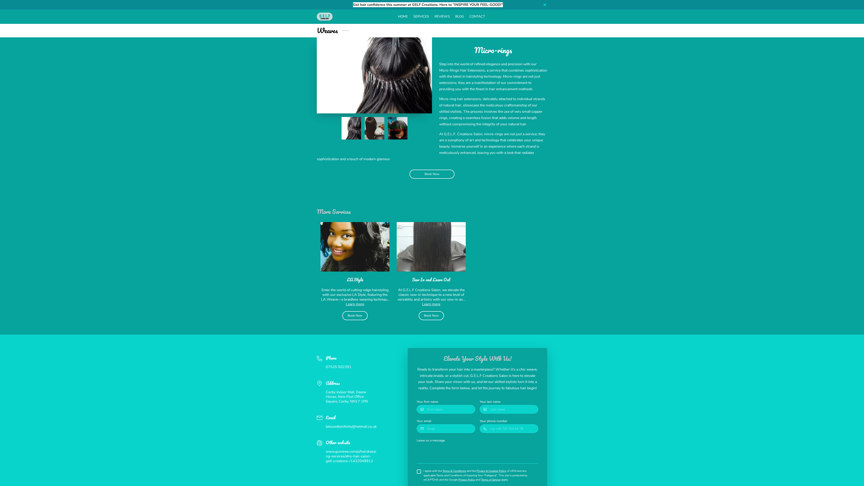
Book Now (432, 174)
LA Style (355, 279)
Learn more (355, 304)
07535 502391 (338, 367)
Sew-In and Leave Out (431, 279)
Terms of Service (491, 480)
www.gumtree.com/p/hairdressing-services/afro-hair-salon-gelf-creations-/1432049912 (351, 456)
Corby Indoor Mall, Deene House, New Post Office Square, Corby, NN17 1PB (347, 397)
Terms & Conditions (454, 471)
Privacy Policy (466, 480)
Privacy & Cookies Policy (491, 471)
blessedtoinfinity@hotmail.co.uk (351, 426)
